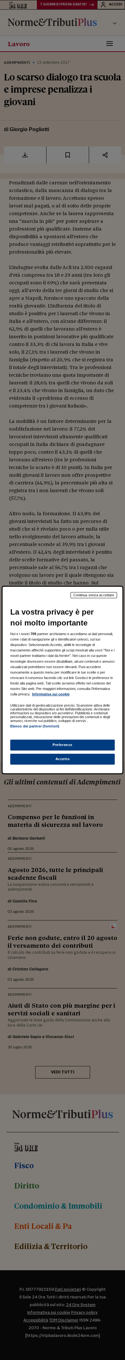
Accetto (62, 759)
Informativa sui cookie (51, 694)
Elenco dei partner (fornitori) (34, 726)
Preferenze (62, 745)
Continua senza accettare (93, 595)
